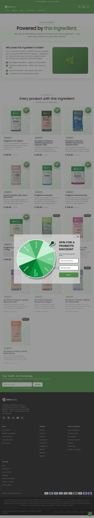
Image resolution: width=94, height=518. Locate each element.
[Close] (78, 236)
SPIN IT (69, 275)
